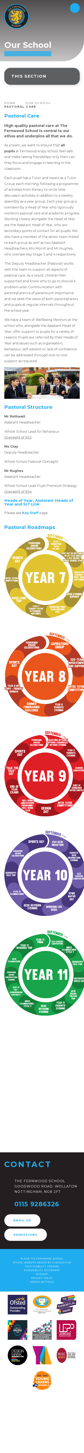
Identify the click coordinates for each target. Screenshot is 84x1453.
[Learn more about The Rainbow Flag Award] (66, 1305)
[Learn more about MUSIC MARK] (66, 1355)
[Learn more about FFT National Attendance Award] (42, 1305)
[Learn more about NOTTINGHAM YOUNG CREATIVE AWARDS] (42, 1355)
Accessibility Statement (42, 1270)
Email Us (22, 1220)
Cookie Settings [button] (42, 1281)
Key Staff (30, 513)
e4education (61, 1262)
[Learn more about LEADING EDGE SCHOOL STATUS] (66, 1330)
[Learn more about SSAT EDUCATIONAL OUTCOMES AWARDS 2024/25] (42, 1330)
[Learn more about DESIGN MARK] (17, 1355)
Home (9, 103)
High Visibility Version (42, 1266)
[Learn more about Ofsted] (17, 1305)
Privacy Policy (42, 1278)
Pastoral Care (20, 107)
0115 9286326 (36, 1204)
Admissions (25, 1235)
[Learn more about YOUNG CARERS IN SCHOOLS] (42, 1381)
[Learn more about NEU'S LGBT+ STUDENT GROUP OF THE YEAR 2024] (17, 1330)
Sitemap (42, 1274)
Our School (38, 103)
